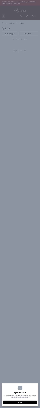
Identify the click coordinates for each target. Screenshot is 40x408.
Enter (20, 402)
